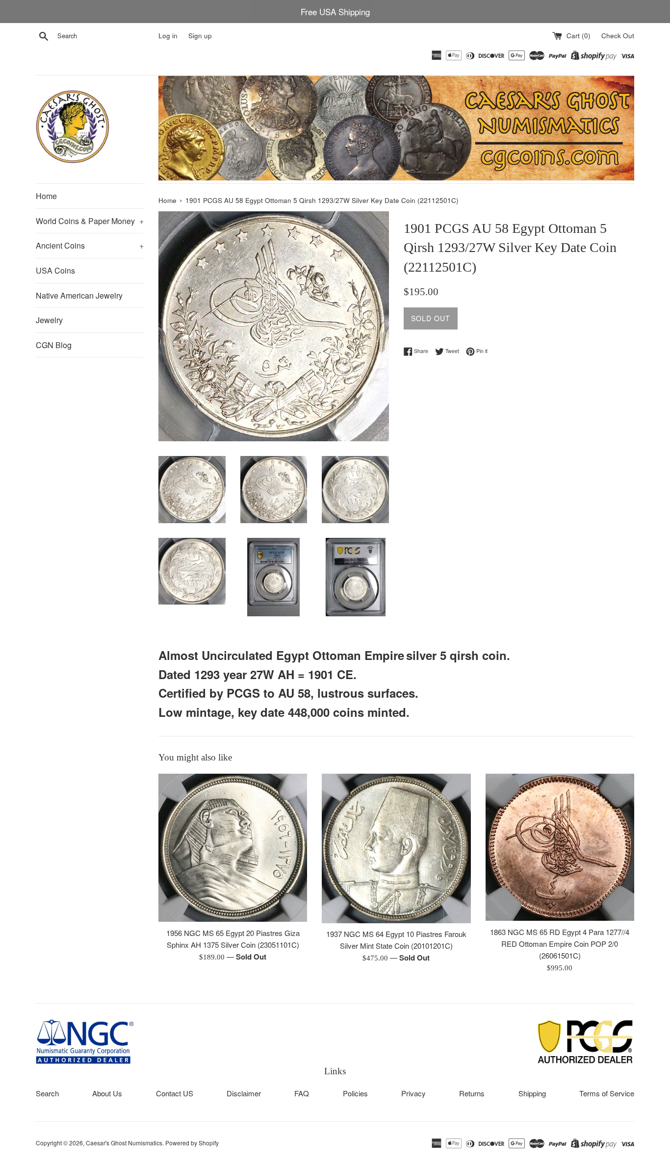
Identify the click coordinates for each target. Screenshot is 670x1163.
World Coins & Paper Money (90, 221)
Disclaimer (244, 1093)
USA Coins (55, 270)
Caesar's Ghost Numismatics (124, 1142)
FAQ (301, 1093)
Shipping (532, 1093)
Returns (472, 1093)
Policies (355, 1093)
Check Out (617, 35)
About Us (107, 1093)
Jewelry (49, 320)
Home (46, 196)
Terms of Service (606, 1093)
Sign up (200, 35)
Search (47, 1093)
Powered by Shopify (192, 1142)
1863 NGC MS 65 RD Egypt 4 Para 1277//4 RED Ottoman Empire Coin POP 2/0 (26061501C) (559, 944)
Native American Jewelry (79, 295)
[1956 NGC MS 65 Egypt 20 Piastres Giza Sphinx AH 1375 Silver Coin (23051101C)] (232, 848)
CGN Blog (54, 345)
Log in (168, 35)
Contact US (174, 1093)
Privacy (413, 1093)
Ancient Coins (90, 245)
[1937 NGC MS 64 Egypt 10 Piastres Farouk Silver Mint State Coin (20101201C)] (396, 848)
